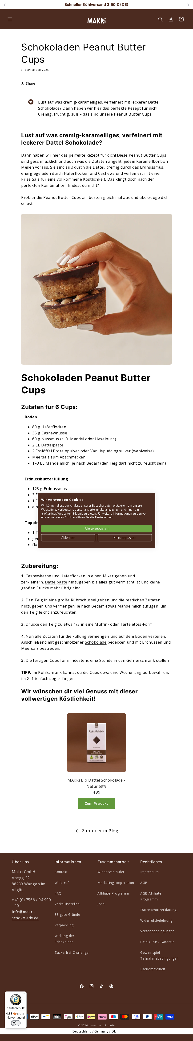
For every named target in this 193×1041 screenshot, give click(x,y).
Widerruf (62, 882)
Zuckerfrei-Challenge (72, 952)
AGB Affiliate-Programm (151, 896)
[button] (10, 19)
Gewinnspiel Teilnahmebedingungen (159, 955)
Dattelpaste (52, 445)
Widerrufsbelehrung (156, 920)
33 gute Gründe (67, 914)
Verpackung (64, 925)
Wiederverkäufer (111, 872)
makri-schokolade (102, 1025)
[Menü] (24, 994)
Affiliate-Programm (113, 893)
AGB (144, 882)
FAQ (58, 893)
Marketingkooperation (115, 882)
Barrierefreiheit (152, 969)
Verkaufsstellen (67, 904)
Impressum (149, 872)
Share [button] (30, 83)
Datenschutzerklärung (158, 910)
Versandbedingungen (157, 931)
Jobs (101, 904)
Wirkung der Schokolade (64, 938)
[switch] (15, 1023)
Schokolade (96, 642)
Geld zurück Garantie (157, 942)
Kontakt (61, 872)
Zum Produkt (96, 803)
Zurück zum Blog (100, 830)
